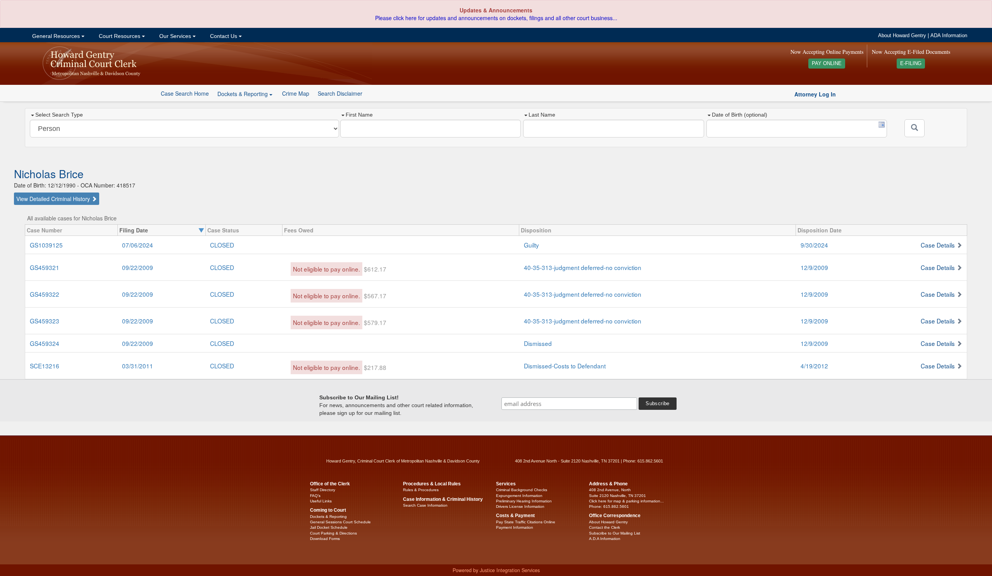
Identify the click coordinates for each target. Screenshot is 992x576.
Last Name (542, 115)
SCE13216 (44, 365)
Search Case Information (425, 505)
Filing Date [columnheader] (133, 230)
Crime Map (295, 93)
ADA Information (948, 35)
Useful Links (321, 501)
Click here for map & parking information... (626, 501)
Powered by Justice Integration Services (496, 570)
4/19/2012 (814, 365)
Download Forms (325, 538)
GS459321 (44, 267)
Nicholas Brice (49, 173)
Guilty (531, 245)
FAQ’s (315, 495)
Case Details (938, 245)
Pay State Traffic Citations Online (525, 522)
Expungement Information (519, 495)
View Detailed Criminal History (53, 199)
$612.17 (375, 269)
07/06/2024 (137, 245)
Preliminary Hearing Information (524, 501)
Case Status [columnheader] (223, 230)
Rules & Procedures (421, 490)
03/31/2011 (137, 365)
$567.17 (375, 295)
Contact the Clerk (604, 527)
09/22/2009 (137, 267)
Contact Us (223, 36)
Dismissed (538, 343)
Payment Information (514, 527)
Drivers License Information (520, 506)
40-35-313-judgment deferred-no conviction (582, 267)
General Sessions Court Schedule (340, 522)
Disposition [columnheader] (536, 230)
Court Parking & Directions (333, 533)
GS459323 (44, 320)
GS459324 (44, 343)
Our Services (175, 36)
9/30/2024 (814, 245)
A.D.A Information (604, 538)
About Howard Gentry (902, 35)
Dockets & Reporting (328, 516)
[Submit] (914, 128)
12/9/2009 (814, 267)
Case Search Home (185, 93)
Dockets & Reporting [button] (243, 94)
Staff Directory (322, 490)
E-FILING (910, 63)
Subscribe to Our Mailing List (614, 533)
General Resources (56, 36)
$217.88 (375, 367)
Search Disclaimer (340, 93)
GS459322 (44, 294)
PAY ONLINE (827, 63)
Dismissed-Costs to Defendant (565, 365)
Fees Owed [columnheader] (298, 230)
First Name (359, 115)
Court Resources (119, 36)
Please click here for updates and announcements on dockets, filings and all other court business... (496, 18)
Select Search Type (59, 115)
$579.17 (375, 322)
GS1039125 (46, 245)
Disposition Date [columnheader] (819, 230)
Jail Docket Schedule (329, 527)
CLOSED (222, 245)
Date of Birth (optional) (739, 115)
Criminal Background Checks (521, 490)
